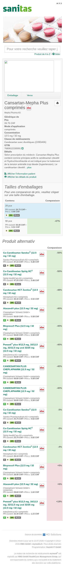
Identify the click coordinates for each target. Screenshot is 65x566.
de (57, 3)
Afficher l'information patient (21, 173)
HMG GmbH (25, 544)
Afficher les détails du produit (21, 177)
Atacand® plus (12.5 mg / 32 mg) (20, 308)
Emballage (12, 95)
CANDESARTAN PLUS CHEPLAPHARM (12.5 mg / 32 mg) (18, 369)
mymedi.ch (37, 544)
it (61, 3)
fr (59, 3)
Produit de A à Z (42, 54)
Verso (30, 95)
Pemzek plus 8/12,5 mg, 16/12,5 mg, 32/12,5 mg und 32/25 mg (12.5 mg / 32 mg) (20, 347)
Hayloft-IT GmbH (53, 547)
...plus (28, 167)
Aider (57, 54)
